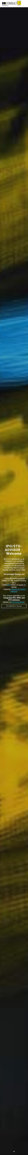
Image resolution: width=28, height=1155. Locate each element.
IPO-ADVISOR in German (14, 606)
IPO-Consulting (17, 602)
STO (9, 585)
